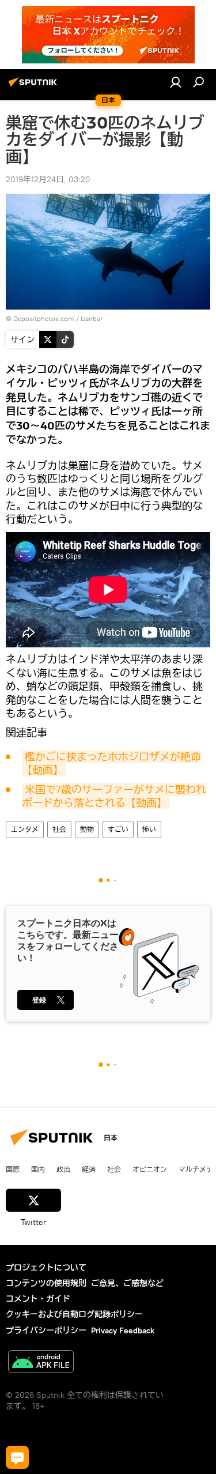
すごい (118, 829)
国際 (13, 1169)
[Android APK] (41, 1363)
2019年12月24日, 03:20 (48, 179)
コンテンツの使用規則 (46, 1283)
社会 (59, 829)
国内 (38, 1169)
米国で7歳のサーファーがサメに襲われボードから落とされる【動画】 (114, 796)
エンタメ (25, 829)
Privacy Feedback (122, 1330)
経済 (89, 1169)
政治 (63, 1169)
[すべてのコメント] (17, 1457)
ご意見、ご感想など (127, 1283)
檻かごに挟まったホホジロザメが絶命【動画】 (111, 763)
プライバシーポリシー (46, 1330)
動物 (87, 829)
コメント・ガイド (38, 1299)
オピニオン (149, 1169)
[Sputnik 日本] (34, 86)
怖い (149, 829)
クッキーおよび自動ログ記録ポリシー (74, 1314)
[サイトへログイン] (175, 81)
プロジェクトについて (46, 1267)
